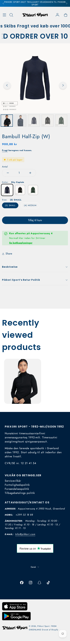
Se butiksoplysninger (20, 242)
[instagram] (30, 582)
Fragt (5, 150)
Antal (5, 166)
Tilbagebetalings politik (20, 493)
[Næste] (67, 3)
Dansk (33, 567)
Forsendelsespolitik (17, 489)
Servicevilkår (13, 481)
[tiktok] (48, 582)
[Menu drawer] (4, 15)
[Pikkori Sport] (35, 15)
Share (9, 253)
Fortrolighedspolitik (17, 485)
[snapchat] (39, 582)
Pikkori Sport (43, 626)
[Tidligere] (3, 3)
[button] (11, 15)
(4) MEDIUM (30, 205)
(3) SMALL (10, 205)
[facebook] (21, 582)
